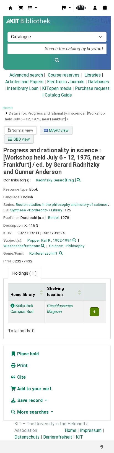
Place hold (27, 353)
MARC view (58, 130)
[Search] (57, 60)
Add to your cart (33, 388)
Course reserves (63, 75)
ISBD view (21, 139)
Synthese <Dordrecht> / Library (36, 210)
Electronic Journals (65, 81)
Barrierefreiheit (57, 437)
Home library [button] (23, 294)
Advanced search (26, 75)
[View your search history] (105, 8)
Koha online (10, 8)
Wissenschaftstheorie (21, 246)
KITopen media (56, 88)
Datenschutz (27, 437)
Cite (21, 377)
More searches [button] (33, 412)
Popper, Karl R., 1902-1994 (49, 240)
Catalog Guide (58, 95)
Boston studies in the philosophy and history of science (61, 204)
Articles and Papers (24, 81)
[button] (20, 8)
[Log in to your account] (95, 8)
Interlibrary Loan (22, 88)
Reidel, (53, 217)
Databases (98, 81)
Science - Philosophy (66, 246)
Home (8, 107)
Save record (30, 400)
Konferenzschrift (43, 253)
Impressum (91, 430)
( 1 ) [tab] (24, 273)
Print (22, 365)
